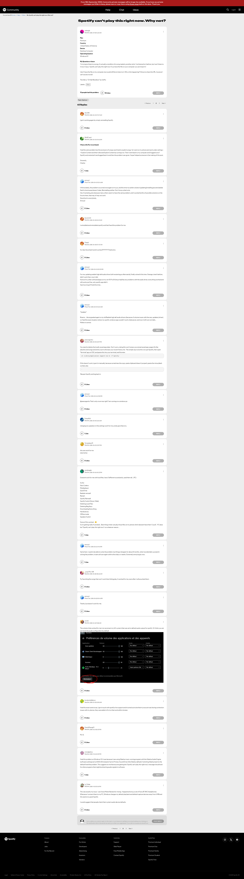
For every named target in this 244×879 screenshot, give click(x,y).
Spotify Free (152, 860)
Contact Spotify (119, 855)
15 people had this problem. (89, 92)
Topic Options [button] (82, 100)
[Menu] (239, 9)
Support (116, 842)
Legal (6, 875)
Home (13, 15)
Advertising (83, 851)
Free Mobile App (119, 851)
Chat (121, 9)
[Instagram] (225, 839)
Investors (82, 855)
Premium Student (154, 855)
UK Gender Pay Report (101, 875)
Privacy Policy (31, 875)
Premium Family (153, 851)
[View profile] (82, 31)
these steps (134, 4)
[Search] (227, 9)
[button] (163, 31)
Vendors (82, 860)
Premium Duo (152, 846)
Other (23, 15)
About (46, 842)
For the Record (49, 851)
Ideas (136, 9)
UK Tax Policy (88, 875)
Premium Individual (154, 842)
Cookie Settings (42, 875)
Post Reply (158, 821)
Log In (234, 10)
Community (13, 9)
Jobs (46, 846)
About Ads (54, 875)
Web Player (117, 846)
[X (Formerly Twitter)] (231, 839)
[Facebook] (237, 839)
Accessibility (63, 875)
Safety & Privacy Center (17, 875)
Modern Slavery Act (75, 875)
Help (107, 9)
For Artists (82, 842)
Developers (83, 846)
